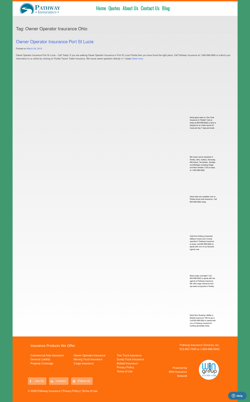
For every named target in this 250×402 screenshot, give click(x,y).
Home (101, 8)
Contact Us (150, 8)
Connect (61, 381)
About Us (130, 8)
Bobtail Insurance (127, 363)
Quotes (114, 8)
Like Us (39, 381)
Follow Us (84, 381)
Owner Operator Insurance (89, 355)
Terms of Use (125, 371)
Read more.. (138, 58)
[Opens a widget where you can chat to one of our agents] (237, 396)
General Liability (40, 359)
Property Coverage (41, 363)
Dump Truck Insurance (130, 359)
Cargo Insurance (84, 363)
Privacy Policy (125, 367)
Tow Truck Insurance (129, 355)
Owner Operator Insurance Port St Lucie (55, 41)
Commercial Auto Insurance (47, 355)
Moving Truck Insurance (88, 359)
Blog (166, 8)
